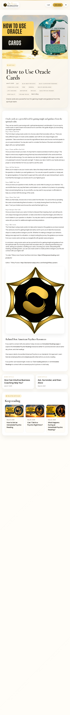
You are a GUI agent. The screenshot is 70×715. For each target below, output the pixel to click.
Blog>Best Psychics (28, 83)
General (31, 87)
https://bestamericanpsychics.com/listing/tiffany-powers (38, 263)
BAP (17, 83)
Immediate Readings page (50, 344)
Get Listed (58, 5)
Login (48, 5)
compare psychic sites (31, 357)
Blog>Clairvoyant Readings (48, 83)
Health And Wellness (44, 87)
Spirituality (11, 94)
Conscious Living (13, 87)
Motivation (23, 90)
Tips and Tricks (24, 94)
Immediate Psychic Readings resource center (28, 347)
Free (23, 87)
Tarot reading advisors (40, 362)
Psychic (33, 90)
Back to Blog (35, 94)
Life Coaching (11, 90)
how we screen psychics (13, 357)
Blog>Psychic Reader (47, 90)
